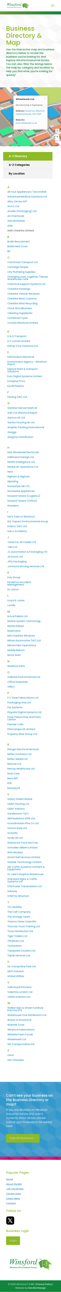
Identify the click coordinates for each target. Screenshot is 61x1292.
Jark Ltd (12, 547)
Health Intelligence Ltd (21, 462)
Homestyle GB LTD (18, 486)
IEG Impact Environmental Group (27, 521)
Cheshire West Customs (22, 298)
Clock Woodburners (19, 308)
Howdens (13, 505)
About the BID (14, 1184)
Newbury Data (16, 666)
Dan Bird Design (37, 1287)
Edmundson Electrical (20, 357)
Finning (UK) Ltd (17, 397)
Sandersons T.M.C (18, 813)
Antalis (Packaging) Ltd (21, 211)
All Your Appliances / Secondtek (27, 191)
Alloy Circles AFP (17, 201)
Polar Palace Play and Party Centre (24, 718)
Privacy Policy (44, 1284)
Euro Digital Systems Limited (24, 376)
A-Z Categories (19, 165)
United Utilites (15, 976)
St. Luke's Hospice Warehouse (25, 874)
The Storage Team (18, 916)
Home (9, 1179)
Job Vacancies (14, 1188)
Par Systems (14, 707)
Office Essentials (17, 682)
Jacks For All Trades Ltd (21, 542)
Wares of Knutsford (19, 1020)
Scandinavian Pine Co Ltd (23, 823)
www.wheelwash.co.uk (26, 123)
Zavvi (10, 1055)
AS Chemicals (15, 216)
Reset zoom (57, 131)
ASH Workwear (16, 221)
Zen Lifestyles (15, 1060)
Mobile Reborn (16, 650)
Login (13, 1241)
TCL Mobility (14, 907)
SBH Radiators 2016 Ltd (21, 818)
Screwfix (12, 833)
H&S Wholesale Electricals (23, 452)
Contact (11, 1203)
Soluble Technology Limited (24, 862)
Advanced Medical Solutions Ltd (27, 196)
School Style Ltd (17, 828)
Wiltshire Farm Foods (20, 1034)
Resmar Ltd (14, 764)
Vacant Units (13, 1193)
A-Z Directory (18, 156)
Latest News (13, 1198)
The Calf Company (19, 912)
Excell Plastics (15, 386)
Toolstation (14, 946)
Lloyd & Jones (16, 600)
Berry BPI (12, 778)
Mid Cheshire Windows (21, 635)
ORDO (10, 686)
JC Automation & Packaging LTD (27, 552)
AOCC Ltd (13, 206)
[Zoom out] (57, 141)
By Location (17, 174)
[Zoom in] (57, 137)
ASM (9, 225)
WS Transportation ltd (20, 1044)
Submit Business (21, 1138)
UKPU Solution (15, 971)
